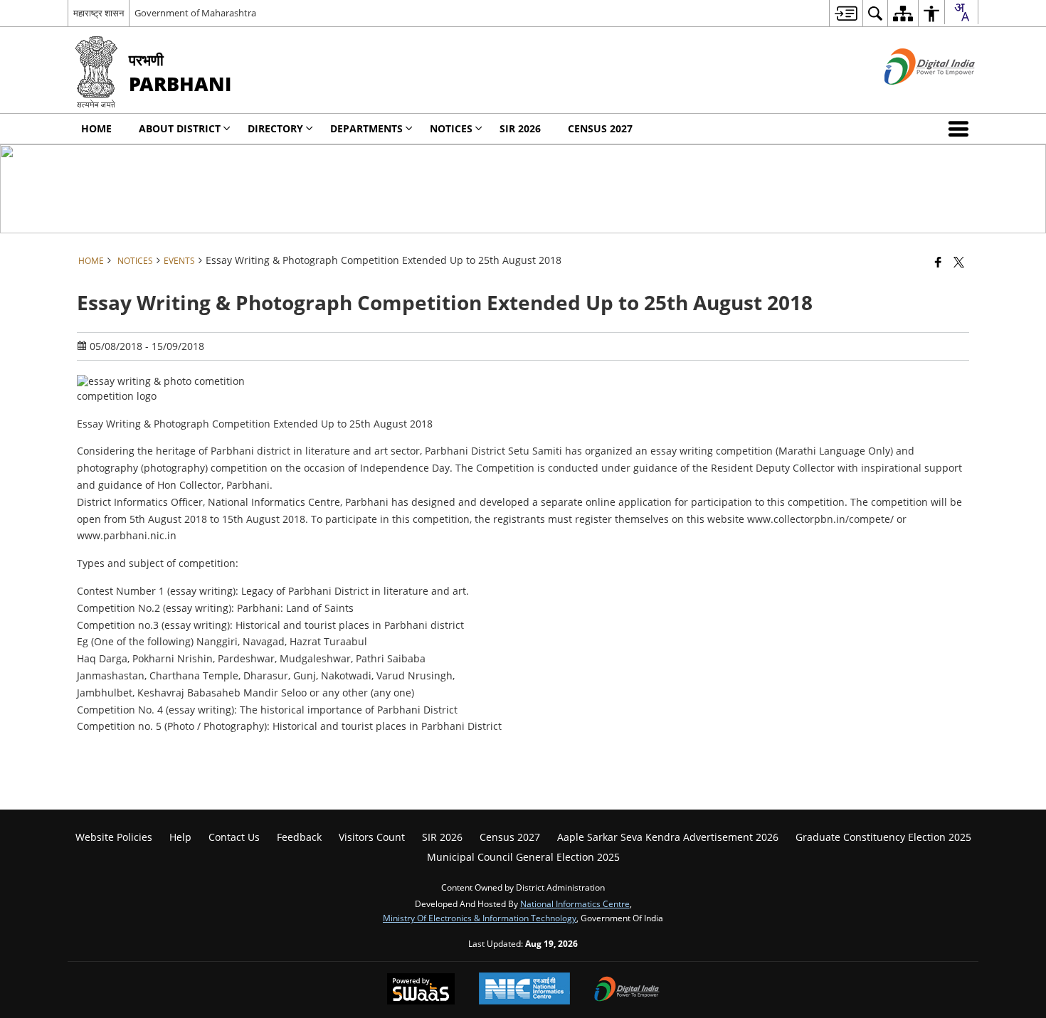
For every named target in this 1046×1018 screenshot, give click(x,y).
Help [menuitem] (180, 837)
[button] (961, 129)
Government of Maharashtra (195, 12)
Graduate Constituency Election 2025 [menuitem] (883, 837)
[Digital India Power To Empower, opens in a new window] (626, 990)
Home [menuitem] (96, 128)
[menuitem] (845, 13)
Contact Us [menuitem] (234, 837)
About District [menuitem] (180, 128)
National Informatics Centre (575, 903)
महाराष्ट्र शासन (98, 12)
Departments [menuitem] (366, 128)
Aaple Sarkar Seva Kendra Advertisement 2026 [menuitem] (667, 837)
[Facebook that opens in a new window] (938, 261)
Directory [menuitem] (275, 128)
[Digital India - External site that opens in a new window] (911, 96)
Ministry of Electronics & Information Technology (479, 917)
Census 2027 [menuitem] (600, 128)
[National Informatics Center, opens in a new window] (524, 990)
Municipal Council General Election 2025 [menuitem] (523, 857)
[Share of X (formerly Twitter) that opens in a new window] (959, 261)
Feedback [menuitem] (299, 837)
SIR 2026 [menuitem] (520, 128)
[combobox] (961, 12)
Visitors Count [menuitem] (372, 837)
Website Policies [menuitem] (113, 837)
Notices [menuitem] (451, 128)
